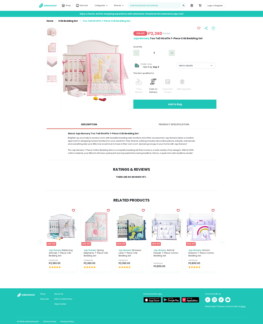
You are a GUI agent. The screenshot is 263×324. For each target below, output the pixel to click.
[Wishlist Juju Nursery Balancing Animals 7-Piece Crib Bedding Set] (73, 210)
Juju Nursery (141, 38)
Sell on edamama (63, 299)
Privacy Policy (67, 321)
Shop (43, 294)
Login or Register (215, 5)
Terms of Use (49, 321)
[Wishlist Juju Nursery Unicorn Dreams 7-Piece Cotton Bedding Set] (213, 210)
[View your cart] (200, 5)
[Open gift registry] (191, 5)
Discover (44, 299)
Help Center (60, 304)
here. (243, 306)
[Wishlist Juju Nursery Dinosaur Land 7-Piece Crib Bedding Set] (143, 210)
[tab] (89, 124)
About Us (58, 294)
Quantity (137, 46)
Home (50, 20)
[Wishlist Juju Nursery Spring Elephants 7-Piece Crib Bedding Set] (108, 210)
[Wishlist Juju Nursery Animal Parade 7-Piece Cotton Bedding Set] (178, 210)
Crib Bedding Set (68, 20)
